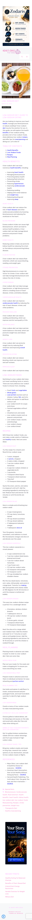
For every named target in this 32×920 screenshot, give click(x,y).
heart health (18, 172)
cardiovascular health (10, 303)
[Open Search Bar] (22, 56)
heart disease (12, 210)
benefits (6, 132)
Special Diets (6, 107)
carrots (11, 459)
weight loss (14, 195)
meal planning (20, 139)
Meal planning (7, 803)
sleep (16, 199)
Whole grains (11, 393)
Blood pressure (10, 792)
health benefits (15, 168)
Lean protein (11, 395)
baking (24, 585)
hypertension (19, 183)
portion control (18, 681)
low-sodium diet (8, 800)
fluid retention (13, 795)
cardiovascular (19, 186)
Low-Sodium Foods (14, 152)
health (5, 123)
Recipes (10, 155)
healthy (8, 439)
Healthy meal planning (13, 811)
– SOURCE (17, 768)
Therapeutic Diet (11, 808)
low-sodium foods (21, 800)
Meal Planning (12, 157)
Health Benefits (12, 150)
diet (4, 128)
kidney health (23, 797)
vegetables (23, 390)
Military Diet (9, 897)
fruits (13, 390)
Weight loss (15, 805)
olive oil (19, 528)
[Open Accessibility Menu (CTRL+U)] (3, 916)
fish (20, 397)
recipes (24, 137)
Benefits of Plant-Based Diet (15, 883)
